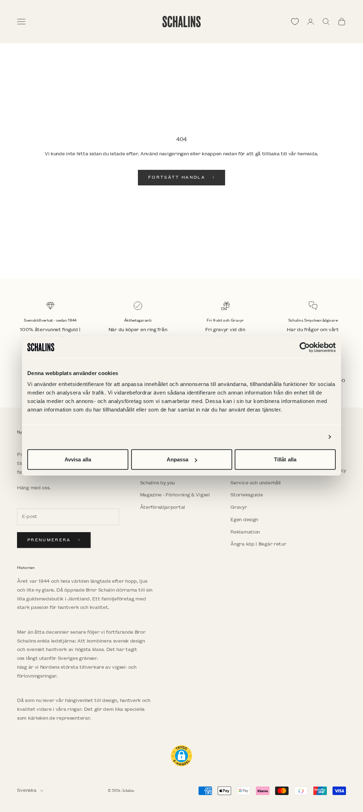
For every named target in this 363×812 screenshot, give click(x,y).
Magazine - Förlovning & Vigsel (175, 494)
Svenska (27, 790)
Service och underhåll (255, 482)
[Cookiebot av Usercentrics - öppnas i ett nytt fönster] (305, 347)
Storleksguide (246, 494)
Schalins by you (157, 482)
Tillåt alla (285, 459)
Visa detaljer (306, 437)
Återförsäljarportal (162, 507)
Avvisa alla (78, 459)
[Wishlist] (295, 21)
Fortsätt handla (176, 177)
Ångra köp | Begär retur (258, 544)
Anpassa (178, 459)
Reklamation (245, 532)
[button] (181, 755)
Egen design (244, 519)
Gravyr (238, 507)
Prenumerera (49, 540)
